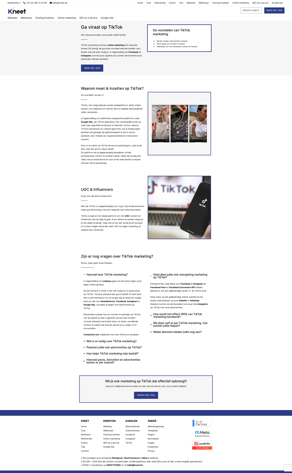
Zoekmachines (132, 430)
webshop (194, 300)
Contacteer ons (91, 334)
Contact (85, 451)
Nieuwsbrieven (132, 426)
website (183, 300)
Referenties (86, 438)
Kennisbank (153, 438)
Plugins (151, 434)
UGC (127, 216)
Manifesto (86, 434)
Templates (153, 430)
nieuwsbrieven (107, 301)
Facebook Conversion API (182, 287)
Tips (83, 447)
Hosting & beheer (111, 434)
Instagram (86, 55)
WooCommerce (132, 458)
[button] (14, 3)
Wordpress (117, 458)
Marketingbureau (156, 426)
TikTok (128, 443)
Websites (107, 426)
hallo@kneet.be (135, 465)
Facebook (133, 52)
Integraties (153, 447)
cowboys (106, 281)
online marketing (116, 45)
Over (83, 430)
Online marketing (111, 438)
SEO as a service (111, 443)
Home (84, 426)
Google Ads (87, 122)
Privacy (151, 451)
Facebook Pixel (157, 287)
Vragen (151, 443)
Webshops (108, 430)
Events (84, 443)
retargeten (202, 304)
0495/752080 (113, 465)
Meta (144, 458)
